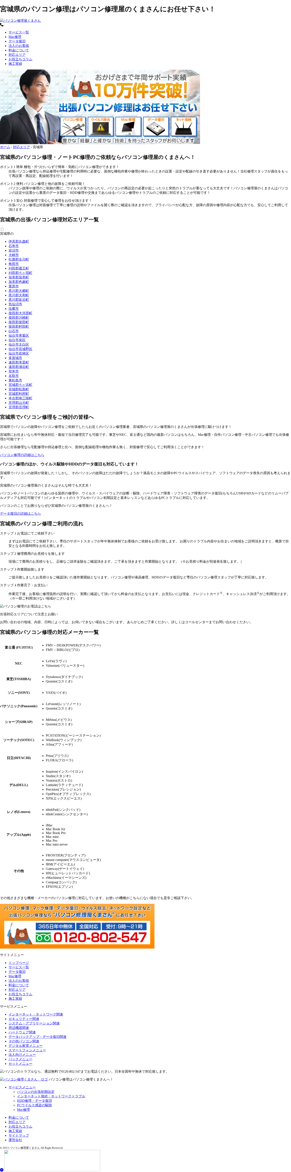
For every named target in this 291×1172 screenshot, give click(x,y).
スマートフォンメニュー (27, 1050)
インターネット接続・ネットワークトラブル (51, 1096)
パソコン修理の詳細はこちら (22, 455)
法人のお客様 (19, 46)
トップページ (19, 963)
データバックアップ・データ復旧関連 (37, 1037)
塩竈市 (14, 308)
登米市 (14, 371)
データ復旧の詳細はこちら (20, 513)
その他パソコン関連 (24, 1041)
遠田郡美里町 (19, 362)
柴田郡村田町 (19, 326)
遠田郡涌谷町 (19, 367)
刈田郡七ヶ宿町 (20, 273)
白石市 (14, 331)
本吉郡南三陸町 (20, 398)
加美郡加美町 (19, 277)
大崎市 (14, 255)
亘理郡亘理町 (19, 407)
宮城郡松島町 (19, 389)
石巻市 (14, 246)
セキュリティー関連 (24, 1019)
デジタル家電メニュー (26, 1045)
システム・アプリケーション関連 (34, 1023)
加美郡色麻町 (19, 282)
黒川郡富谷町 (19, 299)
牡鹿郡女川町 (19, 259)
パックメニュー (20, 1059)
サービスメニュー (22, 1087)
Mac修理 (15, 37)
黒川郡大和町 (19, 295)
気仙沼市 (15, 304)
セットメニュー (20, 1063)
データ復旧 (17, 41)
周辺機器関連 (19, 1028)
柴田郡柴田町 (19, 322)
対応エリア (17, 54)
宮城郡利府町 (19, 393)
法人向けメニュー (22, 1054)
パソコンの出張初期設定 (36, 1092)
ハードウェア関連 (22, 1032)
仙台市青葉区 (19, 335)
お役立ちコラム (20, 59)
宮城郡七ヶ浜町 (20, 385)
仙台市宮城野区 (20, 349)
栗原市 (14, 286)
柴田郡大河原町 (20, 313)
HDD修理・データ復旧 (34, 1100)
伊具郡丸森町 (19, 241)
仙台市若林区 (19, 353)
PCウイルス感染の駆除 (34, 1105)
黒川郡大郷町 (19, 291)
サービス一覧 (19, 32)
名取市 (14, 376)
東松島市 (15, 380)
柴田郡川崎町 (19, 317)
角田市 (14, 264)
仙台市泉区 (17, 340)
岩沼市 (14, 250)
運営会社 (15, 1140)
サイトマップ (19, 1135)
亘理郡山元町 (19, 402)
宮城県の (7, 233)
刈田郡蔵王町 (19, 268)
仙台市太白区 (19, 344)
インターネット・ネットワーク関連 (36, 1014)
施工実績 (15, 63)
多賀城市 (15, 358)
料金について (19, 50)
